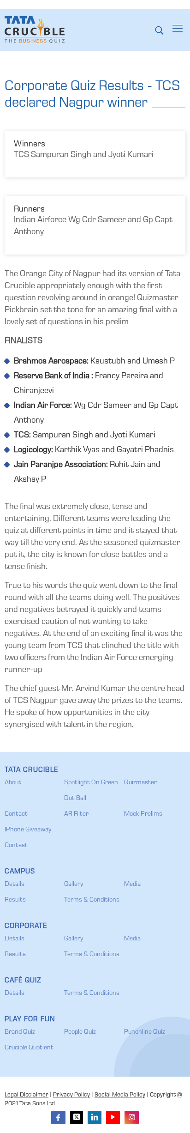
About (13, 783)
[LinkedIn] (94, 1117)
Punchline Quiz (144, 1032)
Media (132, 884)
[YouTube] (113, 1117)
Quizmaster (140, 783)
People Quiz (80, 1032)
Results (15, 900)
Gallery (73, 884)
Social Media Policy (120, 1095)
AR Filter (76, 814)
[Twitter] (76, 1117)
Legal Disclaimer (26, 1095)
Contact (16, 814)
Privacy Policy (71, 1095)
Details (14, 884)
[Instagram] (131, 1117)
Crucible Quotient (29, 1048)
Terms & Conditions (91, 900)
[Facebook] (58, 1117)
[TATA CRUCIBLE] (35, 30)
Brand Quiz (20, 1032)
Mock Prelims (143, 814)
